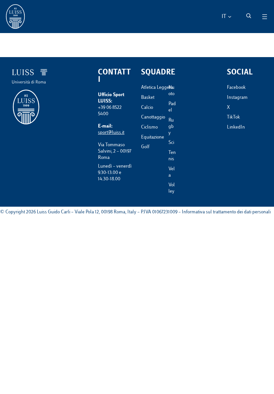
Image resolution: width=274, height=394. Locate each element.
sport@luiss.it (111, 132)
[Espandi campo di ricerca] (249, 16)
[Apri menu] (265, 17)
